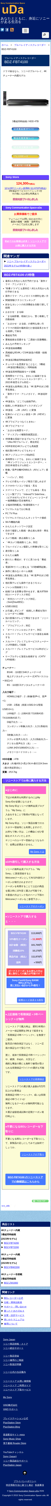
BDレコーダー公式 (13, 1298)
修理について (11, 1324)
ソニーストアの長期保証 (31, 1079)
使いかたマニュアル (14, 1319)
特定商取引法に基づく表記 (19, 1485)
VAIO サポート (10, 1409)
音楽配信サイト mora (14, 1434)
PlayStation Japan (12, 1465)
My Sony (7, 1397)
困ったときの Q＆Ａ (14, 1311)
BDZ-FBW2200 (12, 1267)
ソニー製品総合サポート (15, 1461)
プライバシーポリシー (25, 1481)
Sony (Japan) (10, 1456)
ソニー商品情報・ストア (15, 1344)
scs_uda (5, 1206)
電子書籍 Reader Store (14, 1443)
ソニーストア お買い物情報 (17, 1381)
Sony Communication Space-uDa (24, 1491)
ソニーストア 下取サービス (17, 1390)
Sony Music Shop (12, 1439)
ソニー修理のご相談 (13, 1360)
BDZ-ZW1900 (11, 1283)
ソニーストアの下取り (33, 1154)
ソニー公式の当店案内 (14, 1372)
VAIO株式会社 (10, 1405)
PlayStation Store (12, 1422)
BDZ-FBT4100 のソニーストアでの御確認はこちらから (25, 1179)
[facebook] (7, 30)
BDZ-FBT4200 (11, 1243)
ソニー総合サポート (13, 1348)
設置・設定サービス (14, 1315)
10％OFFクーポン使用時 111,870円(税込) (25, 188)
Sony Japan (9, 1339)
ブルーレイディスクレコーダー (30, 45)
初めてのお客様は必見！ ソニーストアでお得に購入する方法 (25, 243)
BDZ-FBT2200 (11, 1247)
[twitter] (2, 30)
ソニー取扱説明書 (12, 1364)
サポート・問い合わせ (15, 1307)
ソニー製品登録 (11, 1356)
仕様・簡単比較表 (13, 1302)
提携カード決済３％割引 (30, 1000)
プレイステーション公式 (15, 1418)
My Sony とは (37, 851)
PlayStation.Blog (11, 1427)
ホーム (5, 45)
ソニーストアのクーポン (31, 906)
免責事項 (39, 1485)
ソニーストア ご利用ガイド (17, 1385)
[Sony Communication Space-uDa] (13, 12)
